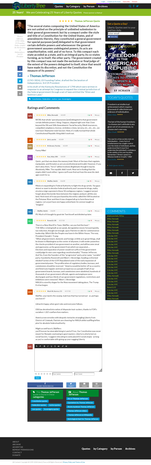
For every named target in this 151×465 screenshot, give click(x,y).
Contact (17, 452)
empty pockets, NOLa (115, 216)
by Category (73, 6)
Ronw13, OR (51, 220)
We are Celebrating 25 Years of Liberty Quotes (63, 12)
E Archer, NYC (112, 236)
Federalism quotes (39, 405)
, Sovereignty (66, 99)
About (15, 442)
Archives (103, 6)
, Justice (54, 99)
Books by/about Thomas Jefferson (81, 407)
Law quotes (36, 409)
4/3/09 (62, 115)
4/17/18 (62, 220)
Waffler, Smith (52, 181)
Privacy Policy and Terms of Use (74, 462)
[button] (36, 346)
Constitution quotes (39, 401)
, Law (59, 99)
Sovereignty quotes (51, 409)
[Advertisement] (122, 192)
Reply (97, 115)
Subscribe (126, 2)
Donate (134, 2)
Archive (16, 444)
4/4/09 (62, 157)
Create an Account (114, 2)
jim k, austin (51, 139)
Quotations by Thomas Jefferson (80, 402)
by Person (89, 6)
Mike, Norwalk (52, 115)
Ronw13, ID (111, 287)
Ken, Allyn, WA (52, 157)
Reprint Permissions (23, 450)
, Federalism (46, 99)
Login (103, 2)
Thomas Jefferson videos (77, 411)
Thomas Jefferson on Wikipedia (80, 415)
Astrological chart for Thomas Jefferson (83, 419)
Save (37, 378)
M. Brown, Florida (53, 146)
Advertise (17, 447)
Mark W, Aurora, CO (54, 291)
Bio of (78, 398)
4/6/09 (62, 181)
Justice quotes (54, 405)
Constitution (36, 99)
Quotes (59, 6)
